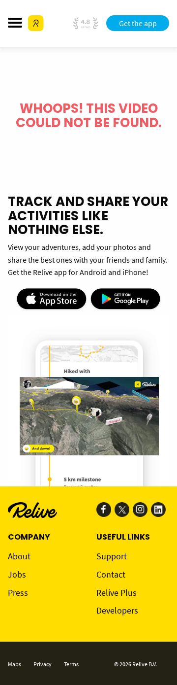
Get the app (138, 23)
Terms (71, 664)
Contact (110, 574)
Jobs (17, 574)
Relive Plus (116, 592)
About (19, 556)
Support (111, 556)
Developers (117, 610)
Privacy (42, 664)
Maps (14, 664)
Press (18, 592)
